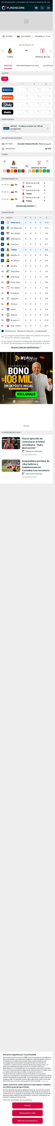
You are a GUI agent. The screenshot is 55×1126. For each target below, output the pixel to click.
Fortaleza (15, 293)
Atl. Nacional (16, 228)
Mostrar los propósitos (27, 1121)
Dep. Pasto (16, 326)
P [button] (40, 218)
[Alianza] (7, 314)
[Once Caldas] (7, 282)
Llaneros (14, 244)
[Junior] (7, 309)
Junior (13, 309)
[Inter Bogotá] (7, 276)
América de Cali (42, 57)
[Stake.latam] (7, 104)
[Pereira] (7, 304)
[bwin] (7, 112)
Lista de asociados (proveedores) (17, 1100)
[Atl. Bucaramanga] (7, 260)
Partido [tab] (8, 66)
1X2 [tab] (4, 79)
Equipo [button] (9, 218)
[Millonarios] (7, 238)
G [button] (30, 218)
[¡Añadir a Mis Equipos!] (2, 50)
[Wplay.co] (7, 90)
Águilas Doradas (16, 255)
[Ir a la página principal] (15, 8)
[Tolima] (7, 249)
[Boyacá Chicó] (7, 320)
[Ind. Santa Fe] (7, 287)
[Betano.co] (7, 97)
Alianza (14, 315)
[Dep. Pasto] (7, 325)
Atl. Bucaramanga (16, 260)
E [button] (35, 218)
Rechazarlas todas (27, 1113)
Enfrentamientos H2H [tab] (27, 66)
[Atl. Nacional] (7, 227)
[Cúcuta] (7, 266)
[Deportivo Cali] (7, 271)
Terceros (44, 1081)
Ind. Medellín (16, 233)
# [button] (1, 218)
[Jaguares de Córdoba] (7, 298)
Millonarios (15, 239)
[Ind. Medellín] (7, 233)
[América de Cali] (7, 222)
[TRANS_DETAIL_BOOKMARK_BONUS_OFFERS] (36, 7)
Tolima (10, 57)
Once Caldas (16, 282)
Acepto (27, 1105)
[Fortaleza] (7, 293)
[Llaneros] (7, 244)
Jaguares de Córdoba (16, 298)
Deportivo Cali (16, 271)
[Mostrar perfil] (10, 51)
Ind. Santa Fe (16, 288)
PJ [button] (26, 218)
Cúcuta (14, 266)
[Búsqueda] (42, 7)
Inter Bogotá (16, 277)
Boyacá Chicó (16, 320)
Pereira (14, 304)
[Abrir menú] (48, 7)
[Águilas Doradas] (7, 255)
